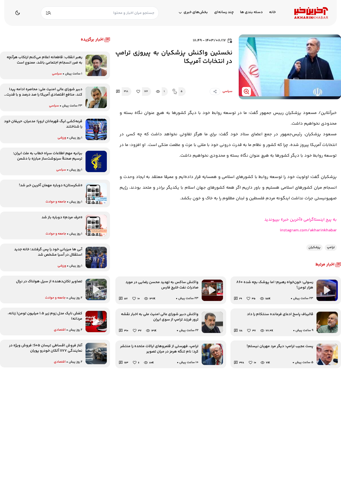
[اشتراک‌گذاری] (215, 91)
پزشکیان (314, 247)
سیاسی (227, 91)
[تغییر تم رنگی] (17, 13)
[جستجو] (48, 13)
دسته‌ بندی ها (251, 12)
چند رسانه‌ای (224, 12)
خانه (272, 12)
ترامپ (331, 247)
